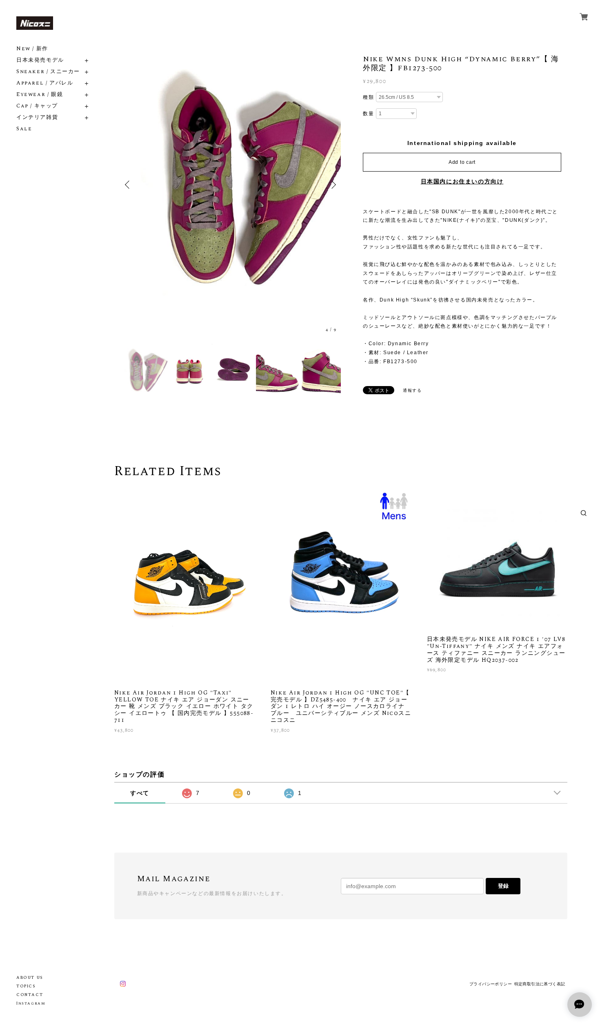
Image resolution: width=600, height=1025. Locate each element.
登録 (503, 886)
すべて (139, 793)
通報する (412, 390)
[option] (230, 185)
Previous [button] (128, 184)
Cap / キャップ (37, 106)
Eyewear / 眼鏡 (39, 94)
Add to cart (462, 162)
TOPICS (26, 986)
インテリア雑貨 (37, 117)
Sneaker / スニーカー (48, 71)
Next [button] (332, 184)
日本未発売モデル (40, 60)
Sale (24, 129)
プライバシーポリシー (490, 984)
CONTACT (29, 995)
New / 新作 (32, 48)
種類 (368, 97)
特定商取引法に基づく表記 (539, 984)
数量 (368, 113)
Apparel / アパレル (44, 83)
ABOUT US (29, 977)
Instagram (30, 1003)
